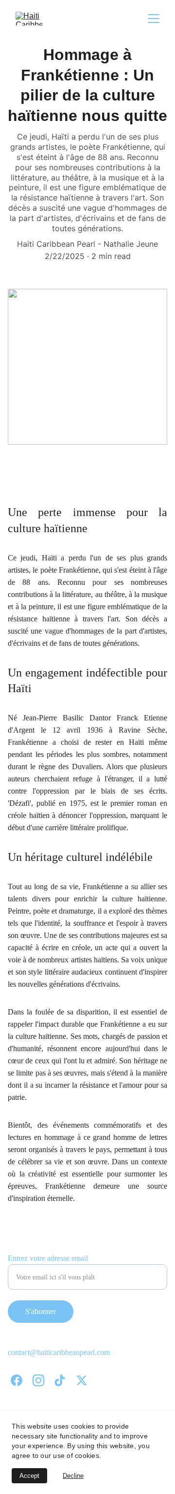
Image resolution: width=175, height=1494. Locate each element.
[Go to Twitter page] (82, 1380)
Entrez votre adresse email (48, 1258)
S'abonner (40, 1311)
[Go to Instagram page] (38, 1380)
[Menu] (153, 18)
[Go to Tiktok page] (60, 1380)
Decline (73, 1475)
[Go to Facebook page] (16, 1380)
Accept (29, 1475)
